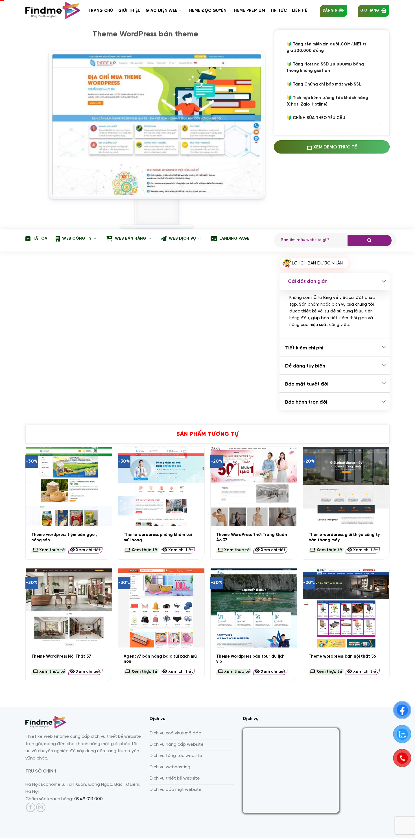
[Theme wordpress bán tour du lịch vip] (254, 607)
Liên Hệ (299, 10)
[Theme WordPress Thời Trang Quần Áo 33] (254, 486)
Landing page (234, 239)
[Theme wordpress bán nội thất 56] (346, 607)
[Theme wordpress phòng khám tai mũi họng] (161, 486)
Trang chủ (100, 10)
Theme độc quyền (206, 10)
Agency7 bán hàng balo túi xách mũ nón (160, 659)
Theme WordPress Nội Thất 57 (61, 656)
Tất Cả (40, 239)
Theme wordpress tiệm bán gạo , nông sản (64, 537)
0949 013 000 (88, 799)
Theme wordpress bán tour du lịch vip (250, 659)
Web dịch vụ (182, 239)
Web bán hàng (130, 239)
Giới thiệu (129, 10)
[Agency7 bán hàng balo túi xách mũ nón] (161, 607)
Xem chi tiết (88, 550)
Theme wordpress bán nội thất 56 (342, 656)
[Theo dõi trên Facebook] (30, 807)
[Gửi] (370, 240)
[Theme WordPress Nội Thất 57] (69, 607)
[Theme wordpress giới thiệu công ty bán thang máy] (346, 486)
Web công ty (76, 239)
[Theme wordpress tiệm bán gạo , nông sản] (69, 486)
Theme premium (248, 10)
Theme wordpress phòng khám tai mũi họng (158, 537)
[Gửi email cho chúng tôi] (40, 807)
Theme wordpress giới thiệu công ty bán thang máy (344, 537)
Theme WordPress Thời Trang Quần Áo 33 (251, 537)
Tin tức (278, 10)
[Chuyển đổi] (383, 281)
